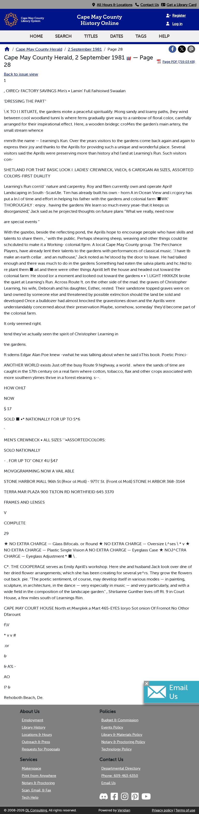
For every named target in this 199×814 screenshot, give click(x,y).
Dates (116, 36)
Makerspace (31, 768)
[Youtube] (146, 796)
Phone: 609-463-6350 (119, 775)
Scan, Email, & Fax (36, 790)
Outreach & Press (36, 741)
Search (63, 36)
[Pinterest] (135, 796)
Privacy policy (162, 810)
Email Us (108, 782)
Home (36, 36)
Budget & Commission (119, 720)
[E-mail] (191, 49)
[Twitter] (182, 49)
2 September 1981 (85, 49)
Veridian (124, 810)
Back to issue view (21, 74)
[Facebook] (172, 49)
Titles (91, 36)
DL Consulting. (36, 810)
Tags (141, 36)
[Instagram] (124, 796)
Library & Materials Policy (121, 734)
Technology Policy (116, 749)
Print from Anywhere (39, 775)
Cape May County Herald (39, 49)
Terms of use (185, 810)
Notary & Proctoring (38, 782)
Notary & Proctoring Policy (123, 741)
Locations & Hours (37, 734)
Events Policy (112, 727)
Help (164, 36)
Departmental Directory (120, 768)
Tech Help (30, 797)
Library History (33, 727)
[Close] (146, 683)
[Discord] (104, 796)
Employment (32, 720)
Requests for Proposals (41, 749)
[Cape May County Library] (7, 50)
